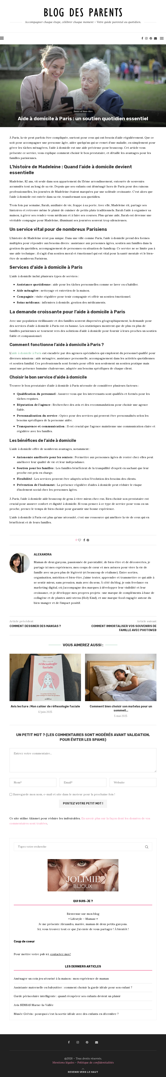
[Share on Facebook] (84, 540)
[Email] (155, 38)
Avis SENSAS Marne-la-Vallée (33, 1005)
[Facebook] (142, 38)
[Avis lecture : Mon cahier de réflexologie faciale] (45, 677)
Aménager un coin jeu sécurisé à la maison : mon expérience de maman (61, 978)
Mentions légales (63, 1062)
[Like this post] (79, 540)
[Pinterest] (151, 38)
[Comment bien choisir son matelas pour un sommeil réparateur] (120, 677)
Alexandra (43, 554)
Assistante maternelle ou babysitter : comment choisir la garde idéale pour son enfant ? (73, 987)
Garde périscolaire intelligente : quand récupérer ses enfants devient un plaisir (67, 996)
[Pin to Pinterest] (88, 540)
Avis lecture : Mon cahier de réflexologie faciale (45, 706)
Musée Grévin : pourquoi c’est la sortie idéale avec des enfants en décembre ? (66, 1014)
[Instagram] (146, 38)
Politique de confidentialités (95, 1062)
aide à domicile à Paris (27, 353)
